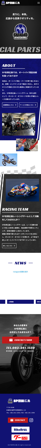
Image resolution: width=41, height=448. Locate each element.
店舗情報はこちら (8, 105)
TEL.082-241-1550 (20, 347)
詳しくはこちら (7, 246)
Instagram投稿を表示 (20, 272)
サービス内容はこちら (26, 105)
